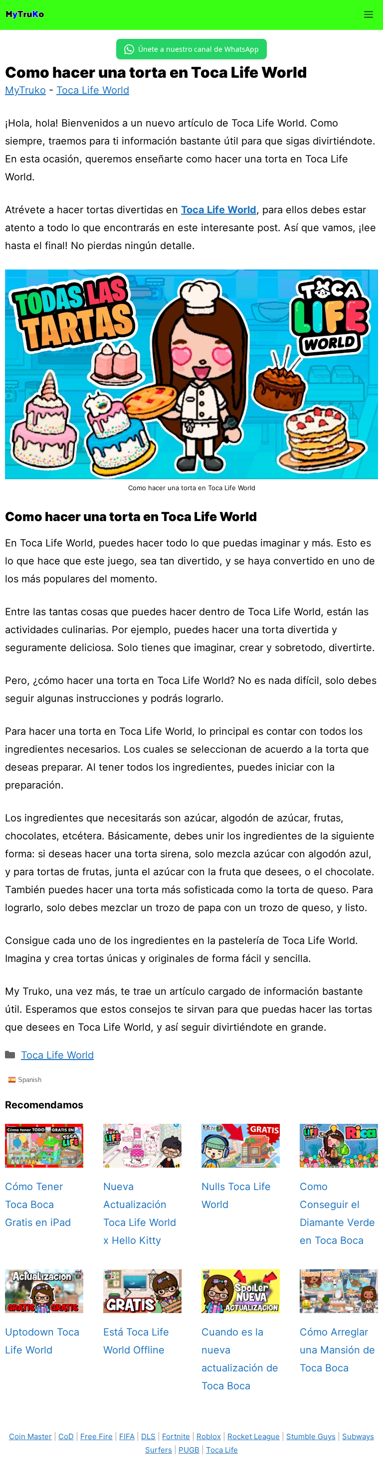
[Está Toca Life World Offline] (142, 1304)
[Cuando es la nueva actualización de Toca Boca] (240, 1304)
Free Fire (96, 1436)
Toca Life (222, 1450)
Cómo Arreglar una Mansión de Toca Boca (337, 1350)
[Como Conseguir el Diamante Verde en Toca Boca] (339, 1159)
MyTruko (25, 90)
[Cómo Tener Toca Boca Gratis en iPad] (44, 1159)
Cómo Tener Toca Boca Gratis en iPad (38, 1204)
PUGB (189, 1450)
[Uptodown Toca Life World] (44, 1304)
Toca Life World (92, 90)
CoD (66, 1436)
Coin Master (30, 1436)
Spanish (28, 1079)
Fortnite (176, 1436)
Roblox (208, 1436)
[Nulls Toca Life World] (240, 1159)
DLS (148, 1436)
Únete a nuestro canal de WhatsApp (198, 49)
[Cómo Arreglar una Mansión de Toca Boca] (339, 1304)
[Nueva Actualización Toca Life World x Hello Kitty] (142, 1159)
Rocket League (253, 1436)
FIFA (127, 1436)
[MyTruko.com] (25, 15)
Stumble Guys (311, 1436)
